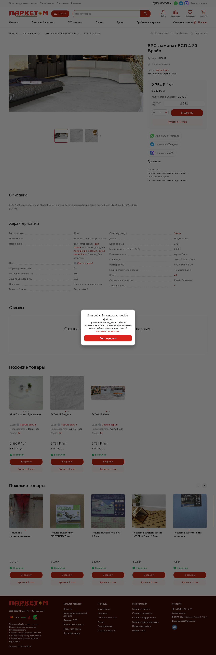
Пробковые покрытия (148, 22)
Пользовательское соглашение (22, 627)
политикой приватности (107, 331)
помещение (80, 250)
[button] (100, 136)
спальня (92, 250)
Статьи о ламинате (142, 613)
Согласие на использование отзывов (25, 633)
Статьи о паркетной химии (145, 622)
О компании (63, 3)
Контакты (76, 3)
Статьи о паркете (106, 630)
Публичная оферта (17, 630)
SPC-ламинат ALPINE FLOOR (60, 33)
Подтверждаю (108, 338)
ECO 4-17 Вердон (61, 414)
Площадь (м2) (156, 103)
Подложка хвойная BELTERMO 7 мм (62, 534)
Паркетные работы (141, 626)
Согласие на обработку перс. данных (25, 636)
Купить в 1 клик (177, 122)
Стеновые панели (183, 22)
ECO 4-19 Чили (100, 414)
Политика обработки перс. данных (23, 624)
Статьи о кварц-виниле (144, 617)
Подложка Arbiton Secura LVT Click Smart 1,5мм (147, 534)
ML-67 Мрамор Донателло (25, 414)
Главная (13, 33)
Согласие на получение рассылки (23, 638)
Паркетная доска (72, 629)
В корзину (187, 112)
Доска (120, 22)
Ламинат (14, 22)
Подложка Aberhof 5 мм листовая (187, 534)
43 (175, 275)
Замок (177, 233)
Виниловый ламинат (43, 22)
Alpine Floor (162, 70)
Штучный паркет (71, 633)
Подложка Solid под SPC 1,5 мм (106, 534)
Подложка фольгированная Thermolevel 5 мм (20, 534)
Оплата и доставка (19, 3)
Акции (34, 3)
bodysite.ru (26, 646)
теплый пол (80, 254)
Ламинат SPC (70, 620)
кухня (102, 250)
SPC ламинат (75, 22)
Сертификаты (47, 3)
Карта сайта (14, 641)
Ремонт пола (138, 630)
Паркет (100, 22)
